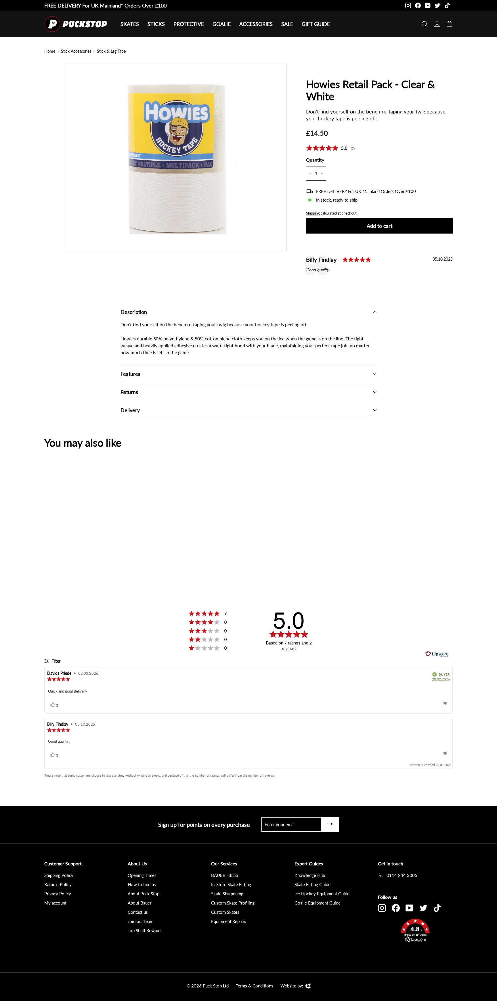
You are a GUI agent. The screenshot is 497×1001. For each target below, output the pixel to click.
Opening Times (142, 875)
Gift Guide (316, 24)
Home (49, 51)
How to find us (142, 884)
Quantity (315, 159)
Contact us (138, 912)
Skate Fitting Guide (312, 884)
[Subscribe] (330, 824)
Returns (129, 392)
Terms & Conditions (254, 985)
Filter (55, 661)
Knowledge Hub (310, 875)
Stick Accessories (76, 51)
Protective (188, 24)
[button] (415, 931)
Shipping (313, 213)
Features (130, 374)
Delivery (130, 410)
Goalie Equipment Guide (318, 902)
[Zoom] (176, 174)
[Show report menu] (444, 704)
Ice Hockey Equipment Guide (322, 893)
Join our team (140, 921)
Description (134, 312)
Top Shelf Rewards (145, 930)
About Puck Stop (143, 893)
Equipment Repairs (228, 921)
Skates (130, 24)
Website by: (291, 986)
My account (55, 902)
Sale (287, 24)
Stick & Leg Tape (111, 51)
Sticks (156, 24)
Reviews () (330, 148)
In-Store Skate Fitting (231, 884)
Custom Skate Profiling (233, 902)
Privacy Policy (57, 893)
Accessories (256, 24)
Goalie (222, 24)
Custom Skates (225, 912)
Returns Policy (58, 884)
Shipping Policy (58, 875)
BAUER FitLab (224, 875)
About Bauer (139, 902)
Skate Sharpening (227, 893)
